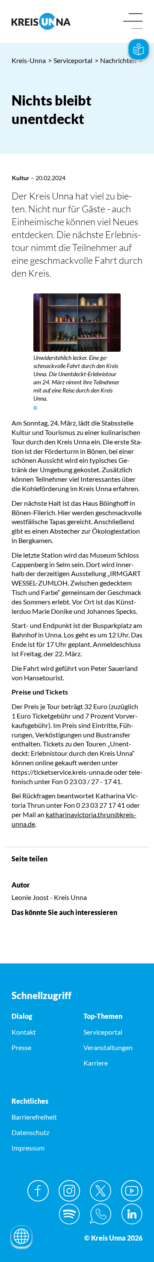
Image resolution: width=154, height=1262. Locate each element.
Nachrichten (115, 60)
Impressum (28, 1148)
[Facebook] (38, 1191)
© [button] (35, 408)
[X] (100, 1191)
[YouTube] (131, 1191)
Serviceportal (70, 60)
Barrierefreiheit (34, 1117)
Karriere (95, 1063)
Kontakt (24, 1032)
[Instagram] (69, 1191)
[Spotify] (69, 1214)
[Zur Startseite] (41, 21)
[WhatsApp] (100, 1214)
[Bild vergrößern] (77, 322)
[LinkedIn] (131, 1214)
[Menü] (132, 22)
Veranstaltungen (108, 1047)
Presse (21, 1047)
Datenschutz (30, 1132)
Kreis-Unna (29, 60)
